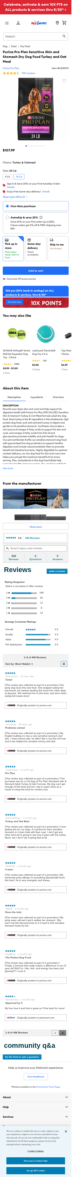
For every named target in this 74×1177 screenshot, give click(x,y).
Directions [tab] (58, 397)
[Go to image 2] (29, 146)
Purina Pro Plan (11, 68)
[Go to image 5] (37, 146)
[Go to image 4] (34, 146)
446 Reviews (33, 538)
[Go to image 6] (40, 146)
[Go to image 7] (42, 146)
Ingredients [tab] (36, 397)
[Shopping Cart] (64, 23)
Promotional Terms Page (48, 1087)
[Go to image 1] (26, 146)
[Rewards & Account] (18, 23)
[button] (62, 1033)
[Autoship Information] (41, 217)
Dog (5, 46)
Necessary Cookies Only (36, 1161)
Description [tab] (14, 397)
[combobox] (35, 36)
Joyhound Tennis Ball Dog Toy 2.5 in (43, 352)
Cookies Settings (36, 1151)
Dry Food (25, 46)
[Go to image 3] (31, 146)
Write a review (58, 572)
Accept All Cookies (36, 1170)
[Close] (66, 1131)
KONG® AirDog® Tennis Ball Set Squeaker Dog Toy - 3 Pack (16, 354)
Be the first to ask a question (22, 1057)
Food (14, 46)
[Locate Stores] (57, 23)
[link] (11, 538)
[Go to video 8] (45, 146)
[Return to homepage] (39, 23)
